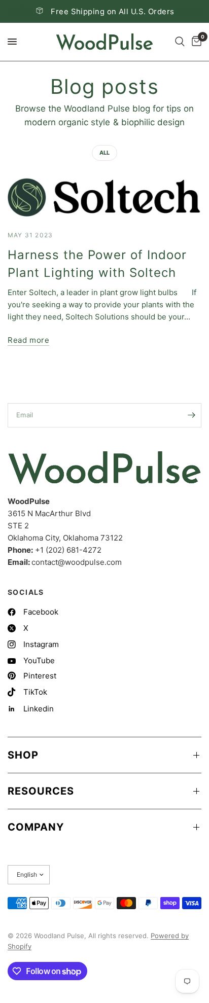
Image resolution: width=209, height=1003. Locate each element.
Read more (28, 340)
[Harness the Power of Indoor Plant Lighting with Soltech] (104, 197)
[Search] (179, 42)
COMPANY (36, 827)
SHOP (23, 755)
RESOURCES (41, 791)
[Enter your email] (191, 415)
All (104, 152)
